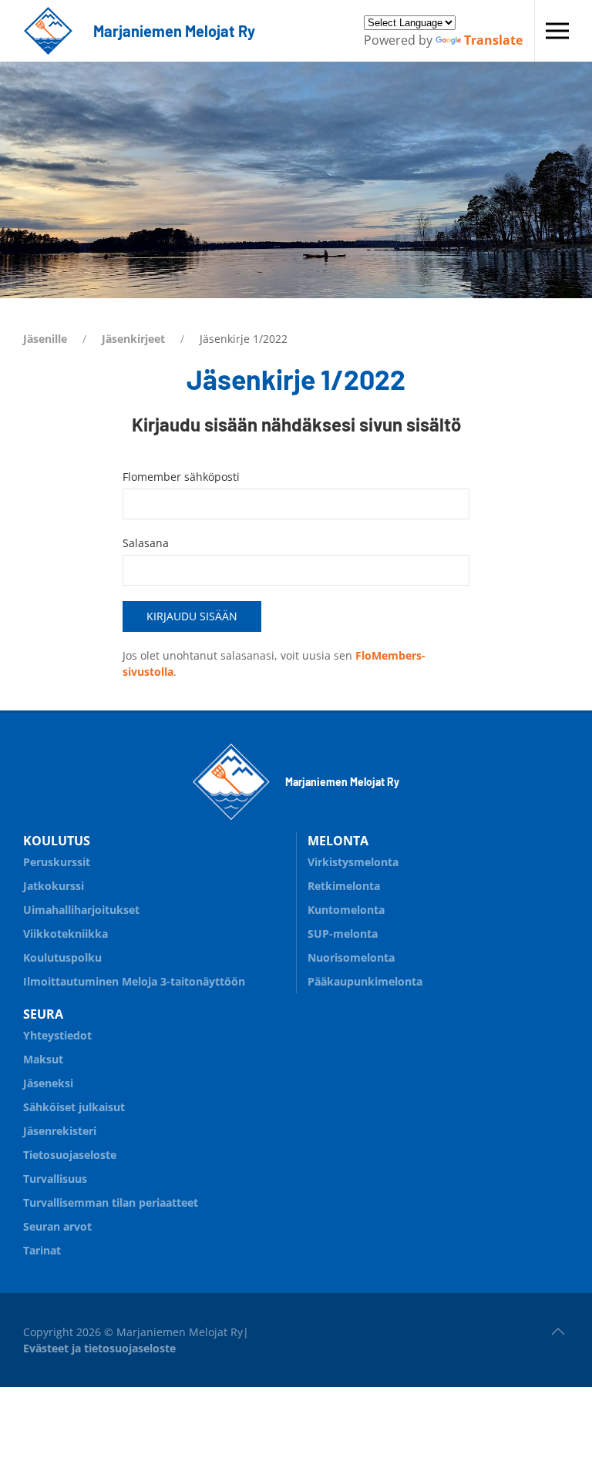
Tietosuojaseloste (69, 1154)
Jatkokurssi (53, 885)
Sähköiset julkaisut (74, 1107)
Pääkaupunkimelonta (365, 981)
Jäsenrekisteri (59, 1130)
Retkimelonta (344, 885)
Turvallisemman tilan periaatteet (110, 1202)
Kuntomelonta (346, 909)
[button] (557, 31)
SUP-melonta (343, 933)
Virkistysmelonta (353, 862)
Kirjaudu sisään (191, 616)
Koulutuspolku (62, 957)
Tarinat (42, 1250)
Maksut (43, 1059)
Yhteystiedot (57, 1035)
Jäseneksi (48, 1083)
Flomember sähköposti (181, 476)
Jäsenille (45, 338)
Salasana (146, 543)
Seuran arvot (57, 1226)
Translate (493, 40)
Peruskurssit (56, 862)
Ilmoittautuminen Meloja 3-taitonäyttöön (134, 981)
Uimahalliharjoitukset (81, 909)
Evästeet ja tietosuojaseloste (99, 1348)
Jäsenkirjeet (133, 338)
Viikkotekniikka (65, 933)
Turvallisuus (55, 1178)
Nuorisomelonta (351, 957)
